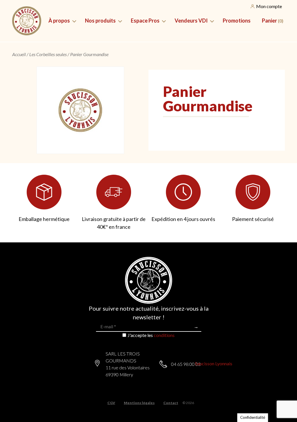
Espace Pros (145, 20)
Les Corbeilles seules (48, 54)
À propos (59, 20)
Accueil (19, 54)
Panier (272, 20)
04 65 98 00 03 (186, 364)
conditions (164, 335)
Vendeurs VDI (191, 20)
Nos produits (100, 20)
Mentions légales (139, 403)
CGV (111, 403)
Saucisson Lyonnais (213, 363)
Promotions (237, 20)
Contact (170, 403)
